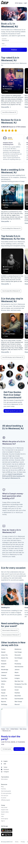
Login (25, 3)
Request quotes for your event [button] (13, 411)
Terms (16, 841)
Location (4, 38)
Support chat (4, 809)
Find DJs (3, 789)
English (5, 761)
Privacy (23, 841)
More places (4, 779)
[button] (9, 112)
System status (5, 812)
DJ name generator (6, 793)
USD (3, 763)
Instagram (6, 771)
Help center (4, 807)
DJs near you (4, 795)
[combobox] (9, 40)
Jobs (2, 816)
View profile (5, 107)
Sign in (3, 821)
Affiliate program (5, 800)
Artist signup (18, 3)
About (2, 814)
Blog (2, 786)
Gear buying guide (6, 791)
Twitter (5, 767)
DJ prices (3, 797)
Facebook (6, 769)
